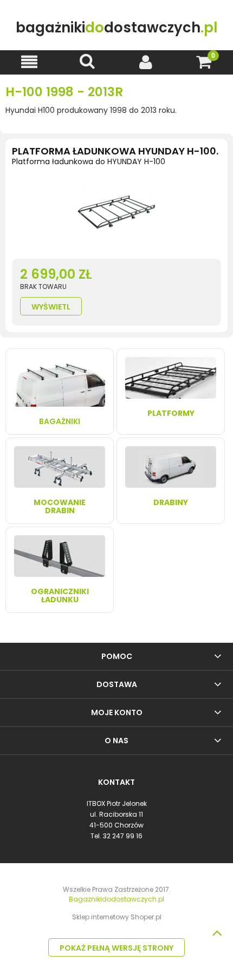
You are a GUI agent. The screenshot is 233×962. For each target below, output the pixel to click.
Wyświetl (50, 306)
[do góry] (217, 933)
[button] (29, 61)
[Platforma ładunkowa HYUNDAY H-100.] (116, 215)
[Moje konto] (145, 61)
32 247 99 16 (123, 835)
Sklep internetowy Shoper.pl (116, 916)
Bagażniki (59, 421)
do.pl (116, 27)
